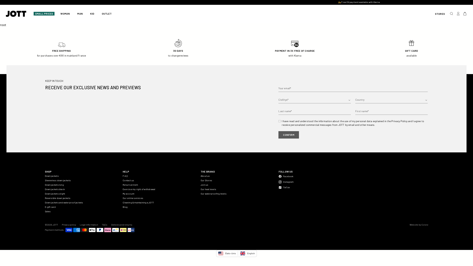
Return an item (130, 184)
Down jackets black (55, 189)
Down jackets (52, 176)
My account (128, 193)
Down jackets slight (55, 193)
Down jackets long (54, 184)
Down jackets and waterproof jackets (64, 202)
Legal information (89, 224)
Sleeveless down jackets (58, 180)
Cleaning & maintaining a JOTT (138, 202)
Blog (125, 207)
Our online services (133, 198)
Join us (204, 184)
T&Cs (105, 224)
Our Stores (206, 180)
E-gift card (50, 207)
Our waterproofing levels (214, 193)
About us (205, 176)
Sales (48, 211)
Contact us (128, 180)
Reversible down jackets (58, 198)
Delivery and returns (121, 224)
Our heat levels (208, 189)
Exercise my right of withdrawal (139, 189)
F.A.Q (125, 176)
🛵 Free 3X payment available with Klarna (236, 2)
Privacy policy (69, 224)
